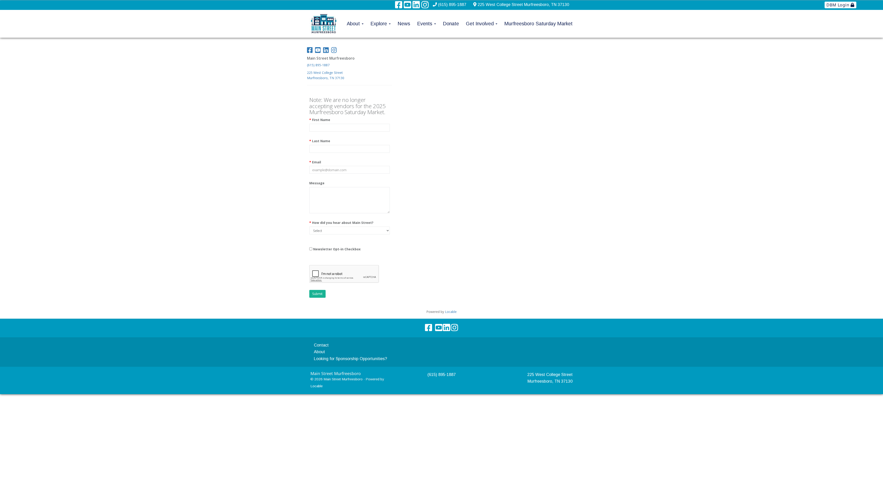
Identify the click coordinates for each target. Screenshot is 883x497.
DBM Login (838, 5)
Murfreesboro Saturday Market (538, 23)
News (404, 23)
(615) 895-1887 (452, 4)
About (354, 23)
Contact (321, 345)
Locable (316, 386)
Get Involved (480, 23)
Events (425, 23)
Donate (451, 23)
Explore (379, 23)
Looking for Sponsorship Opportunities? (350, 358)
